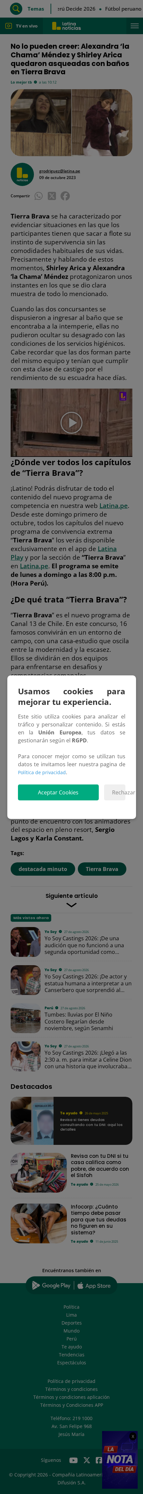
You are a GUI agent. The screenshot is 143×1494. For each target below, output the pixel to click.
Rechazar (118, 792)
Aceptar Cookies (58, 792)
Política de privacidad (42, 772)
